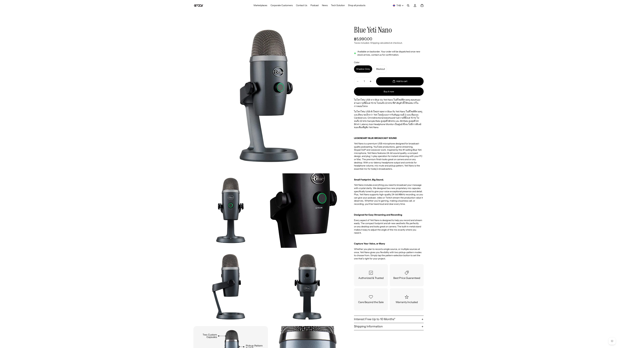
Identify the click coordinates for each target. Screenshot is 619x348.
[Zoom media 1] (268, 96)
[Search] (408, 5)
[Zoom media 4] (230, 287)
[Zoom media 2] (230, 210)
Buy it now (389, 91)
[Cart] (422, 5)
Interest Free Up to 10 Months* (374, 319)
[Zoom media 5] (307, 287)
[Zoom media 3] (307, 210)
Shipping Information (368, 326)
